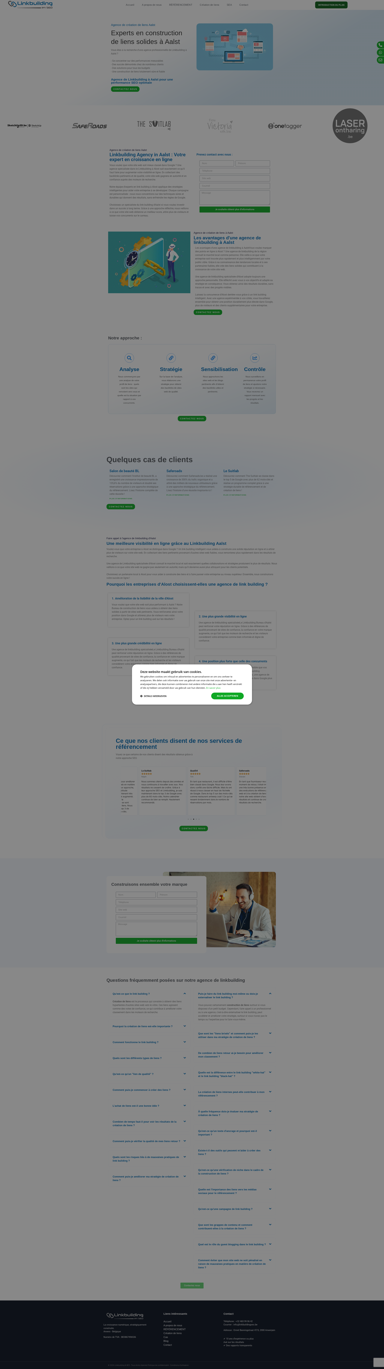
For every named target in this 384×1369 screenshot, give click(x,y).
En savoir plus (213, 687)
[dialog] (192, 684)
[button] (153, 696)
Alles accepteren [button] (227, 695)
